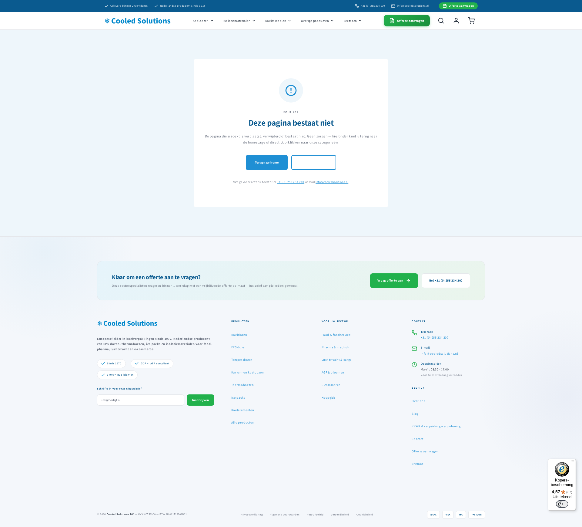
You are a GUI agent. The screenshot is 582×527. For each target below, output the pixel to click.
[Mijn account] (456, 20)
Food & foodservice (336, 335)
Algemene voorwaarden (284, 514)
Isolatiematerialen (237, 21)
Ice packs (238, 397)
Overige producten (315, 21)
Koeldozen (201, 21)
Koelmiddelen (275, 21)
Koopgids (329, 397)
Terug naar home (267, 162)
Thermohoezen (242, 385)
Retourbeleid (315, 514)
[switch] (562, 504)
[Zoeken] (441, 20)
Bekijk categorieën (313, 162)
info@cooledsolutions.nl (413, 6)
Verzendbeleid (340, 514)
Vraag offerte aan (390, 280)
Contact (417, 439)
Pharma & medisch (336, 347)
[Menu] (572, 462)
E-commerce (331, 385)
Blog (415, 413)
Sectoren (350, 21)
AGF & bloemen (333, 372)
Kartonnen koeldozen (247, 372)
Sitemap (418, 463)
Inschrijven (200, 400)
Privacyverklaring (252, 514)
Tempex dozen (242, 359)
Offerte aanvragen (425, 451)
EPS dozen (239, 347)
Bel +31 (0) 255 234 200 (446, 280)
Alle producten (242, 422)
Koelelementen (242, 410)
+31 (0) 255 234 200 (373, 6)
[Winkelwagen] (471, 20)
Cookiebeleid (364, 514)
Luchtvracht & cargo (337, 359)
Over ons (418, 401)
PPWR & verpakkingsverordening (436, 426)
